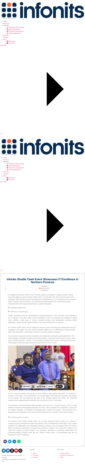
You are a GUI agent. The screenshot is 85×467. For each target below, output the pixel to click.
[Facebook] (8, 451)
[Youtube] (16, 451)
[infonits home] (42, 19)
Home (5, 21)
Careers (5, 37)
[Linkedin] (4, 451)
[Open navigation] (1, 134)
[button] (5, 441)
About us (6, 23)
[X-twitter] (12, 451)
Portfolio (6, 35)
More (5, 39)
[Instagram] (20, 451)
